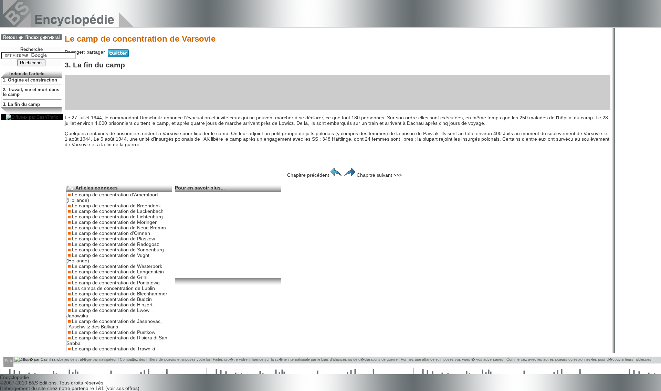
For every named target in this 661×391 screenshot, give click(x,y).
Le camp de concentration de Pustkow (113, 332)
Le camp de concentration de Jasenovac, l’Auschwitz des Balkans (114, 323)
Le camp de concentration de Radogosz (115, 244)
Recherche (31, 49)
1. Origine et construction (30, 80)
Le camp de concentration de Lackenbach (118, 211)
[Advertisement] (337, 92)
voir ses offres (122, 388)
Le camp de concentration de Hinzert (112, 304)
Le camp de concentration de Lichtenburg (117, 216)
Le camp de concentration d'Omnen (111, 233)
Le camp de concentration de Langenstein (118, 271)
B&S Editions (42, 382)
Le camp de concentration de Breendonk (116, 205)
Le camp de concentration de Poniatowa (116, 282)
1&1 (100, 388)
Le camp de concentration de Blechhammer (119, 293)
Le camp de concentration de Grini (109, 277)
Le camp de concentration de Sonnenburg (118, 249)
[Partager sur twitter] (118, 55)
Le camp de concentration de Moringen (115, 222)
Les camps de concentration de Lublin (113, 288)
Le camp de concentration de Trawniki (113, 348)
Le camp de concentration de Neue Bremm (119, 227)
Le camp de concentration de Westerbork (117, 266)
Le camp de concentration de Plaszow (113, 238)
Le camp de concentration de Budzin (112, 299)
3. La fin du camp (21, 104)
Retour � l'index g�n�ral (31, 37)
